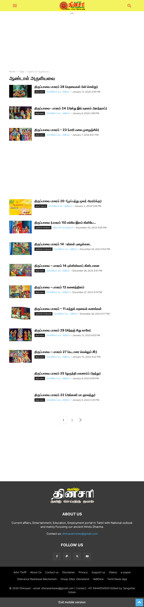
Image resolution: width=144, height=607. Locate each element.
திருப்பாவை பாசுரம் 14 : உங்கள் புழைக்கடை (62, 244)
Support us (98, 572)
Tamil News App (117, 579)
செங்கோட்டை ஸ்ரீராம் (58, 91)
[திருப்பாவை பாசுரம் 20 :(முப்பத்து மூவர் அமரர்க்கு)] (20, 207)
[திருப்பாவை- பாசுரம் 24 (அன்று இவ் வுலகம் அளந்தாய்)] (20, 112)
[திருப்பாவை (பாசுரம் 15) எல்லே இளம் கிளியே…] (20, 227)
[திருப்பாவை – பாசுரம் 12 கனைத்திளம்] (20, 291)
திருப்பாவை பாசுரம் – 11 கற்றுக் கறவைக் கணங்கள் (68, 309)
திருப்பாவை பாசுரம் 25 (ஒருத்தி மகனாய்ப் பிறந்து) (67, 373)
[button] (14, 5)
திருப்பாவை (40, 92)
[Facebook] (57, 556)
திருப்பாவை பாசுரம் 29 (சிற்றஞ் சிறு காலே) (62, 330)
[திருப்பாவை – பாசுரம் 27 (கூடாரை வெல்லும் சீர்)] (20, 356)
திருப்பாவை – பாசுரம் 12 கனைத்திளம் (59, 287)
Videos (113, 572)
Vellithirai (98, 579)
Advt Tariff (20, 572)
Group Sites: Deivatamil (75, 579)
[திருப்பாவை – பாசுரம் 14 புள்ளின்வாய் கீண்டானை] (20, 270)
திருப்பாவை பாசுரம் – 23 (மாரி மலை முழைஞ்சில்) (66, 130)
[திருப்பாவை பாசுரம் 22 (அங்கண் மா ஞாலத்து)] (20, 401)
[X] (77, 556)
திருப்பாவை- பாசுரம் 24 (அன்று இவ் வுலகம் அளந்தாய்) (70, 108)
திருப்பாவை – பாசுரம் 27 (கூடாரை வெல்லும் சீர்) (65, 352)
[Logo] (72, 503)
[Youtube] (87, 556)
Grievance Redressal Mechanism (37, 579)
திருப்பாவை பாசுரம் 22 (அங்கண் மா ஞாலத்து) (64, 395)
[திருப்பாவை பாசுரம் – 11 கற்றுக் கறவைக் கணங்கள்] (20, 313)
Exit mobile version (72, 602)
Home (12, 71)
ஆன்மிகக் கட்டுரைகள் (43, 249)
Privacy (83, 572)
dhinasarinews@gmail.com (80, 533)
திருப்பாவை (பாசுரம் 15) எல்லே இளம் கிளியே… (65, 222)
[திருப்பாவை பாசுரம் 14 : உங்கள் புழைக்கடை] (20, 248)
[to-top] (139, 601)
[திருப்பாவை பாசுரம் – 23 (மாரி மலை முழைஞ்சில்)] (20, 134)
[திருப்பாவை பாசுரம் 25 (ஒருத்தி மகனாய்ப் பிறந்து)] (20, 380)
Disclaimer (68, 572)
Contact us (51, 572)
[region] (72, 173)
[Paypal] (67, 556)
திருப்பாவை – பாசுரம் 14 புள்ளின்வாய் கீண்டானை (66, 266)
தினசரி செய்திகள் (63, 227)
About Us (35, 572)
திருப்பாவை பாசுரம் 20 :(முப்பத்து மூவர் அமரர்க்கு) (68, 201)
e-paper (126, 572)
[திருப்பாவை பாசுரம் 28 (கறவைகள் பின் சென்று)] (20, 91)
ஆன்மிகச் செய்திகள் (43, 228)
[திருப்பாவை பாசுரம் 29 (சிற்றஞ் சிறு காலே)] (20, 334)
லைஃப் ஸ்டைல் (41, 206)
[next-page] (80, 420)
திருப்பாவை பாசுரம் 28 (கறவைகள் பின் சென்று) (66, 87)
